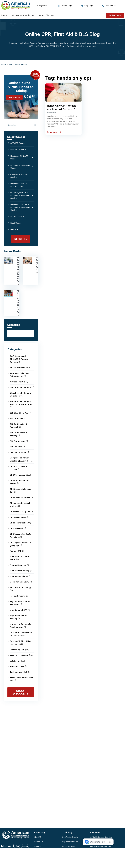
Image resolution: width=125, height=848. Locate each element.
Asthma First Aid (17, 382)
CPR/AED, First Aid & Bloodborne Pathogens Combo (20, 195)
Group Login (88, 6)
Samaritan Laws (17, 666)
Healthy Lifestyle (17, 596)
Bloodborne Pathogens (20, 387)
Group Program (68, 846)
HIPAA (13, 229)
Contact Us (38, 842)
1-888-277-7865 (111, 6)
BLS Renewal (16, 447)
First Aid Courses (18, 565)
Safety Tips (15, 661)
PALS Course (15, 223)
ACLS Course (16, 216)
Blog (10, 64)
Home (4, 15)
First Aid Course (17, 149)
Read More (52, 132)
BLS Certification (17, 418)
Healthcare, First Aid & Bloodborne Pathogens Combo (20, 207)
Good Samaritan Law (19, 582)
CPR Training (16, 528)
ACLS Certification (18, 367)
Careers (37, 846)
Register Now (115, 15)
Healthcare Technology (20, 587)
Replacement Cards (70, 842)
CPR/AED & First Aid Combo (18, 175)
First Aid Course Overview (100, 846)
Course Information (21, 15)
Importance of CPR (18, 610)
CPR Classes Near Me (20, 497)
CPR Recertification (19, 523)
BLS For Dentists (17, 441)
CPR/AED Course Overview (101, 837)
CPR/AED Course (17, 143)
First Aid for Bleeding (19, 571)
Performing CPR (17, 650)
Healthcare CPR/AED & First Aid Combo (20, 184)
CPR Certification (17, 475)
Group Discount (46, 15)
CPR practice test (18, 517)
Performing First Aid (19, 655)
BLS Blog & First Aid (19, 413)
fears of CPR (15, 551)
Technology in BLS (18, 672)
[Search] (35, 125)
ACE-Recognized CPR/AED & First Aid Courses (19, 359)
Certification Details (70, 837)
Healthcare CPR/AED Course (19, 157)
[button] (43, 5)
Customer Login (66, 6)
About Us (38, 837)
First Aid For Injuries (19, 576)
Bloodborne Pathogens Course (20, 166)
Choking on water (18, 452)
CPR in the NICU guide (20, 512)
